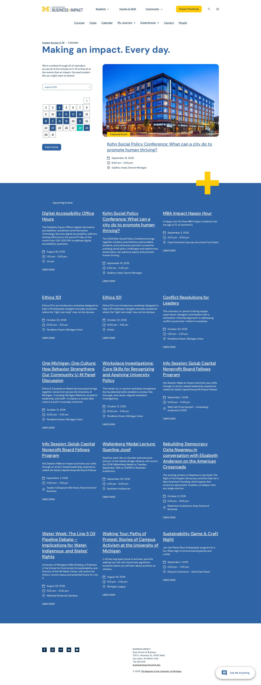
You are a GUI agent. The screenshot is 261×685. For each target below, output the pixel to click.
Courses (79, 22)
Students (101, 9)
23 (46, 127)
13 (73, 114)
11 (59, 114)
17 (53, 121)
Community (152, 9)
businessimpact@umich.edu (146, 665)
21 (80, 121)
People (183, 22)
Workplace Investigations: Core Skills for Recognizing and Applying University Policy (128, 371)
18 (59, 121)
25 (59, 127)
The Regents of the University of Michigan (161, 671)
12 (66, 114)
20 (73, 121)
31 (53, 134)
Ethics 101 (51, 297)
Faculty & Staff (127, 9)
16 (46, 121)
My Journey (127, 22)
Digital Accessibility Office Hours (68, 216)
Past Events (51, 147)
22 (86, 121)
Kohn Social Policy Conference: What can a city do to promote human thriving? (159, 147)
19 (66, 121)
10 (53, 114)
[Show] (108, 9)
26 (66, 127)
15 (87, 114)
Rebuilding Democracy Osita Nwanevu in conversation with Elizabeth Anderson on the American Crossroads (190, 455)
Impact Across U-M (53, 42)
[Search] (209, 9)
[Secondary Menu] (217, 9)
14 (80, 114)
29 (86, 127)
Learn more (48, 269)
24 (52, 127)
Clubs (93, 22)
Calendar (107, 22)
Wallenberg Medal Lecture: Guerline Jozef (129, 446)
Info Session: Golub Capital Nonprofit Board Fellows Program (189, 368)
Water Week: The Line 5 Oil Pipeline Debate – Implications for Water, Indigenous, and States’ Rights (68, 545)
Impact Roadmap (189, 9)
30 (46, 134)
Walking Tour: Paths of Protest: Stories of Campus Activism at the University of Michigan (130, 542)
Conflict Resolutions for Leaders (186, 300)
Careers (169, 22)
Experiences (149, 22)
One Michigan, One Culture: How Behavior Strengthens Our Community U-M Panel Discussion (69, 371)
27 (73, 127)
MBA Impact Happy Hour (187, 213)
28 (80, 127)
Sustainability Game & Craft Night (190, 536)
